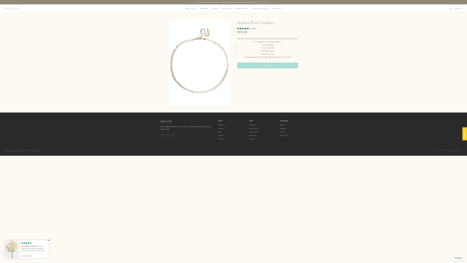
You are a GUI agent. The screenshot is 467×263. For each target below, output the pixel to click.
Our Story (277, 8)
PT (173, 135)
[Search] (450, 8)
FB (168, 135)
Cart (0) (458, 8)
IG (162, 135)
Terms (282, 132)
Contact (251, 139)
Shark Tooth (241, 8)
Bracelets (226, 8)
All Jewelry (221, 139)
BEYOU (11, 8)
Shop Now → (264, 2)
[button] (48, 240)
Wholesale (252, 135)
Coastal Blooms (260, 8)
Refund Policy (284, 135)
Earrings (204, 8)
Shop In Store (253, 128)
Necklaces (191, 8)
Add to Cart (267, 65)
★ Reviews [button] (464, 133)
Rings (215, 8)
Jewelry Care (253, 132)
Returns (282, 125)
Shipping (283, 128)
